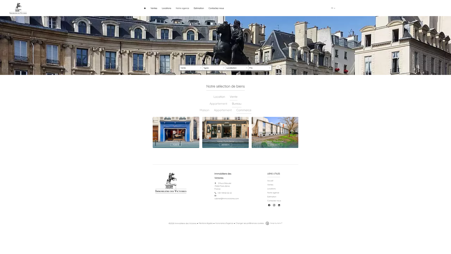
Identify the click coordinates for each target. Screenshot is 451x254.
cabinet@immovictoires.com (226, 198)
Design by (276, 223)
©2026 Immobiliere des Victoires (182, 223)
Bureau (236, 103)
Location (219, 96)
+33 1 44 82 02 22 (225, 193)
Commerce (243, 110)
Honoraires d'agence (224, 223)
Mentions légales (206, 223)
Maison (204, 110)
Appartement (223, 110)
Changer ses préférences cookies (250, 223)
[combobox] (191, 67)
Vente (233, 96)
